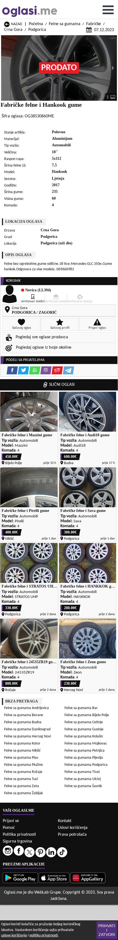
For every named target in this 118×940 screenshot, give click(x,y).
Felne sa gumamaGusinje (83, 729)
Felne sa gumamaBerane (23, 715)
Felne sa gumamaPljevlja (83, 758)
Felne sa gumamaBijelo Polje (86, 715)
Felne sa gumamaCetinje (83, 722)
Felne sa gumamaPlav (21, 758)
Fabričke (93, 24)
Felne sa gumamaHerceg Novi (27, 736)
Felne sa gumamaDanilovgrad (27, 729)
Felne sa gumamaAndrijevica (26, 708)
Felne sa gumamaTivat (82, 772)
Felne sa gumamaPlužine (23, 765)
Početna (36, 24)
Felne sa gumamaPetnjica (84, 751)
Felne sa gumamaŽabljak (23, 793)
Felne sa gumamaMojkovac (85, 744)
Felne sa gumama (64, 24)
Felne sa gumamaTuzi (21, 779)
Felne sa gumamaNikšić (22, 751)
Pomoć (9, 828)
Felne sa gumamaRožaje (23, 772)
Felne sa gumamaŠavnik (83, 786)
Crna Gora (13, 30)
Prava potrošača (72, 834)
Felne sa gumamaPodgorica (86, 765)
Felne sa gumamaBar (81, 708)
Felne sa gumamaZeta (21, 786)
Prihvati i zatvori (106, 930)
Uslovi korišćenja (73, 828)
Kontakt (64, 821)
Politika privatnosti (19, 834)
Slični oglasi (62, 384)
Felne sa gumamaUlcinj (82, 779)
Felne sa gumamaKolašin (83, 736)
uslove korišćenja (14, 935)
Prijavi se (11, 821)
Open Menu (108, 9)
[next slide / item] (113, 68)
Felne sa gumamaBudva (22, 722)
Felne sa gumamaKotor (22, 744)
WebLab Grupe (47, 892)
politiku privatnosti (43, 935)
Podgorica (37, 30)
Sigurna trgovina (17, 841)
